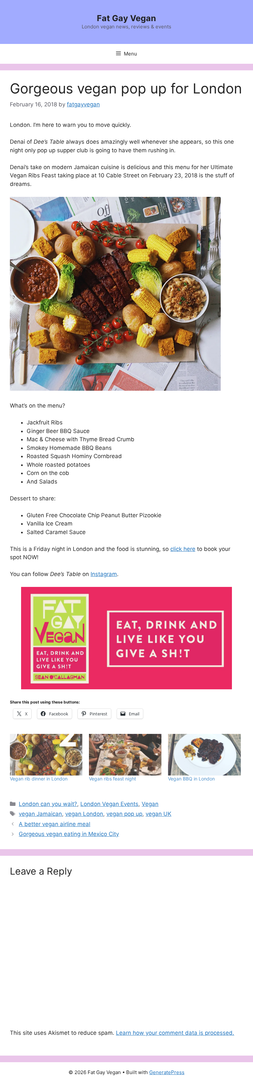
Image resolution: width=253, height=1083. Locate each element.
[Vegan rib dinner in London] (46, 755)
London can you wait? (48, 804)
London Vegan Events (109, 804)
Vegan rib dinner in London (39, 778)
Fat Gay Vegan (126, 18)
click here (182, 549)
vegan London (84, 814)
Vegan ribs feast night (112, 778)
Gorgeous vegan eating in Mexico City (69, 834)
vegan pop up (124, 814)
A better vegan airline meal (54, 824)
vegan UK (158, 814)
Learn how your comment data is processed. (175, 1032)
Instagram (104, 574)
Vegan (150, 804)
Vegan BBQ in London (191, 778)
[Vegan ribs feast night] (125, 755)
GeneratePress (166, 1072)
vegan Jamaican (40, 814)
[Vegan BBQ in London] (204, 755)
